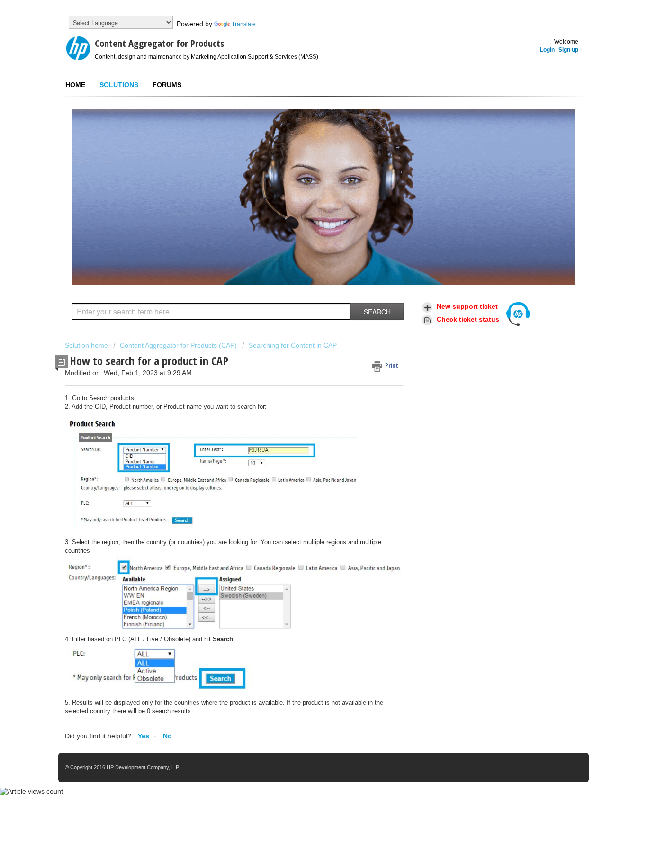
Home (75, 85)
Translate (244, 24)
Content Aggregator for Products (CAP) (178, 345)
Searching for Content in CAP (293, 345)
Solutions (118, 85)
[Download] (306, 303)
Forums (167, 85)
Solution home (87, 345)
